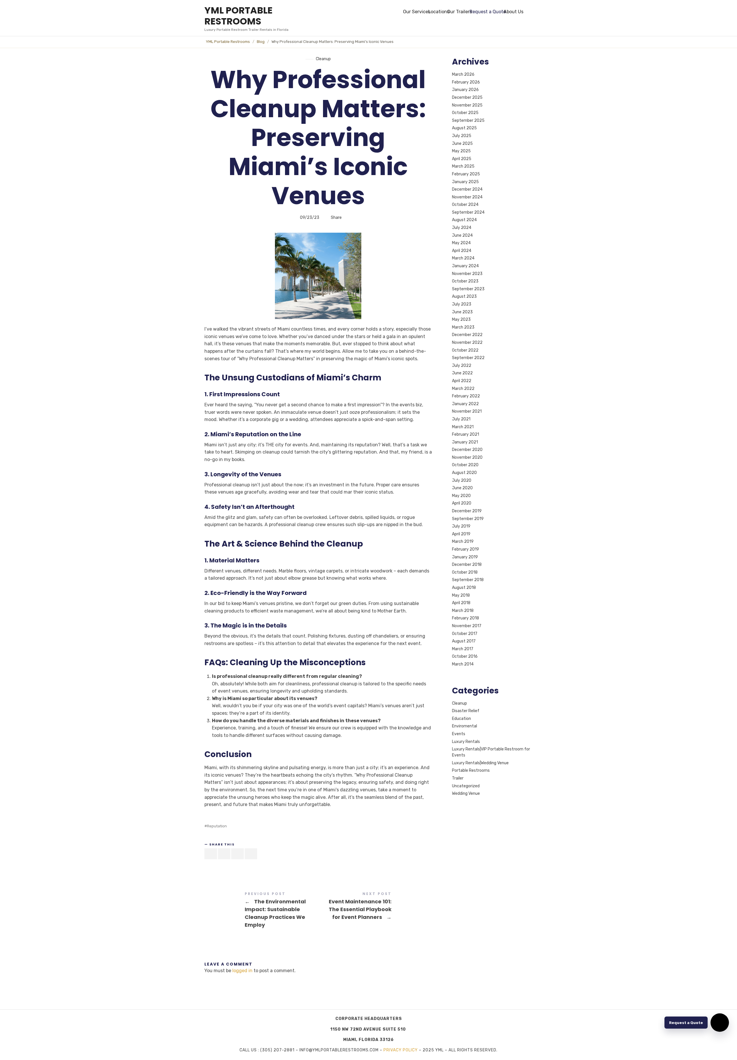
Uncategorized (466, 786)
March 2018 (463, 610)
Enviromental (464, 726)
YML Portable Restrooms (228, 41)
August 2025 (464, 128)
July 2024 (461, 227)
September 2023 (468, 289)
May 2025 (461, 151)
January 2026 (465, 90)
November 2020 (467, 457)
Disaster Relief (465, 710)
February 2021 (465, 434)
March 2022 (463, 388)
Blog (261, 41)
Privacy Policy (400, 1050)
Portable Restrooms (471, 770)
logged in (242, 970)
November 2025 (467, 105)
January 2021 (465, 442)
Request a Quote (488, 11)
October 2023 (465, 281)
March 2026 (463, 74)
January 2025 (465, 181)
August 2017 (464, 641)
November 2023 (467, 273)
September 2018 (468, 580)
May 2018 (461, 595)
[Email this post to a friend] (251, 853)
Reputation (217, 826)
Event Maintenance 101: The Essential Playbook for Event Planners (375, 906)
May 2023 (461, 319)
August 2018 (464, 587)
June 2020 (462, 488)
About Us (513, 11)
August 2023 (464, 296)
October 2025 (465, 112)
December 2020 (467, 449)
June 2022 (462, 373)
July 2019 (461, 526)
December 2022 (467, 335)
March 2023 (463, 327)
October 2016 (465, 656)
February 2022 (466, 396)
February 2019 (465, 549)
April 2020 (461, 503)
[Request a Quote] (720, 1022)
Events (458, 733)
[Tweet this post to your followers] (224, 853)
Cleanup (323, 58)
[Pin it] (237, 853)
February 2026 (466, 82)
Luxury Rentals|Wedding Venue (480, 763)
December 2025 (467, 97)
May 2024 (461, 242)
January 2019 (465, 557)
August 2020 (464, 472)
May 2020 (461, 495)
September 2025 (468, 120)
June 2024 (462, 235)
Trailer (458, 778)
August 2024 (464, 220)
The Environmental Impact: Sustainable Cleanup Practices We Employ (261, 910)
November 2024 (467, 197)
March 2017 (462, 648)
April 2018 (461, 602)
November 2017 (466, 625)
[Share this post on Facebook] (210, 853)
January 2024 (465, 265)
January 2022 (465, 403)
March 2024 (463, 258)
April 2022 (461, 380)
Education (461, 718)
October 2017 (464, 633)
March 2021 (463, 426)
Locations (438, 11)
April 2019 (461, 534)
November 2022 (467, 342)
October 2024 (465, 204)
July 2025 (461, 135)
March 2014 (463, 664)
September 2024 (468, 212)
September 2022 (468, 357)
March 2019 (463, 541)
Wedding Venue (466, 793)
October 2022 (465, 350)
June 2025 (462, 143)
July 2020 (461, 480)
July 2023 (461, 304)
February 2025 (466, 174)
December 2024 (467, 189)
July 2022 (461, 365)
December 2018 (467, 564)
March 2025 (463, 166)
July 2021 (461, 419)
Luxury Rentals (466, 741)
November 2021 (467, 411)
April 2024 (461, 250)
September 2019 (468, 518)
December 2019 (467, 511)
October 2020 (465, 465)
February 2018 (465, 618)
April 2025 (461, 158)
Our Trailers (459, 11)
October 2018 (465, 572)
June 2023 (462, 312)
